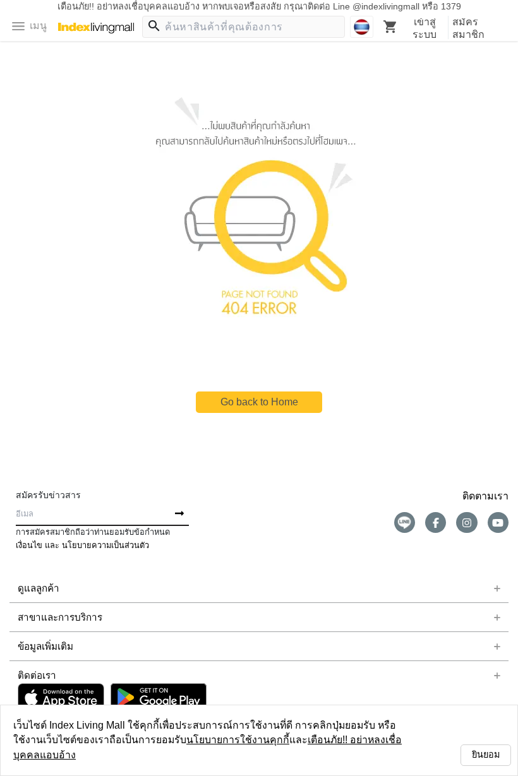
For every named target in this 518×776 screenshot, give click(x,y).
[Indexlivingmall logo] (96, 28)
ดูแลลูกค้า (35, 588)
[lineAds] (404, 522)
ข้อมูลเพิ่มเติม (42, 647)
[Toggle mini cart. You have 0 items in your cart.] (390, 26)
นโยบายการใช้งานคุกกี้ (146, 755)
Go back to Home (259, 402)
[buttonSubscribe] (179, 514)
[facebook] (435, 522)
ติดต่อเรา (34, 676)
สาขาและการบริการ (51, 617)
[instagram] (466, 522)
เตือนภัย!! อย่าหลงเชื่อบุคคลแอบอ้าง (271, 755)
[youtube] (498, 522)
